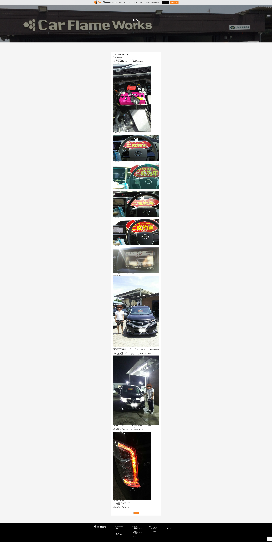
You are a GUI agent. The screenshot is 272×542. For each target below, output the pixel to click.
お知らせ (135, 535)
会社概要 (118, 529)
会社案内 (140, 2)
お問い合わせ (174, 2)
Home (113, 2)
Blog (134, 536)
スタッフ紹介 (118, 528)
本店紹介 (118, 533)
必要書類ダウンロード (156, 2)
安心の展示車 (119, 2)
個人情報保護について (137, 532)
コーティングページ (169, 526)
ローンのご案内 (147, 2)
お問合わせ (135, 529)
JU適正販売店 (168, 528)
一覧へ (136, 513)
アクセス (165, 2)
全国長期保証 (134, 2)
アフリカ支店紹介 (119, 534)
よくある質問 (136, 527)
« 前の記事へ (117, 513)
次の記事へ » (155, 513)
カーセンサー (168, 527)
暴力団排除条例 (136, 533)
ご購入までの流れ (126, 2)
